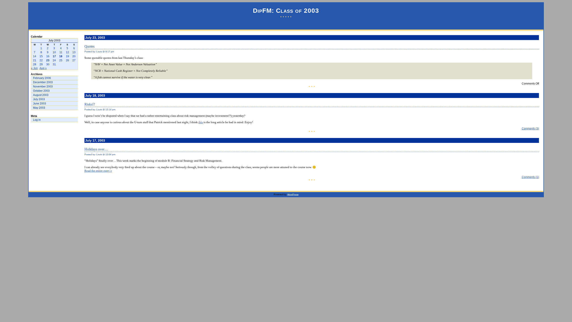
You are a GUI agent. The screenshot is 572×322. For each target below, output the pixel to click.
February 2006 (42, 78)
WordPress (293, 194)
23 (47, 60)
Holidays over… (96, 149)
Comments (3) (530, 128)
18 (60, 56)
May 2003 (39, 107)
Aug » (43, 68)
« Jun (34, 68)
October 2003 (41, 90)
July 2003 (39, 99)
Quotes (89, 46)
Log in (37, 119)
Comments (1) (530, 177)
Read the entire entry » (98, 170)
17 (54, 56)
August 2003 (40, 95)
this (200, 122)
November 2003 (43, 86)
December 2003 (43, 82)
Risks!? (89, 104)
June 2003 (39, 103)
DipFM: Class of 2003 (286, 10)
